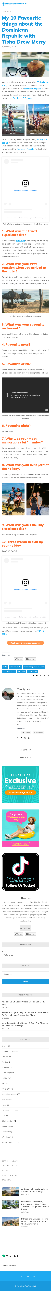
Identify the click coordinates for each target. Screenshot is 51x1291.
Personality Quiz (8, 1110)
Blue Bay (20, 240)
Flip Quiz (5, 1062)
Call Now (6, 1180)
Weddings (6, 1137)
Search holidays (10, 1161)
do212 (5, 667)
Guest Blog (21, 671)
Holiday (5, 1078)
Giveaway (6, 1067)
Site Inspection (7, 1121)
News (4, 1105)
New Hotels (6, 1100)
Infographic (6, 1089)
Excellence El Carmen (22, 98)
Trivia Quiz (6, 1132)
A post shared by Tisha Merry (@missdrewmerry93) (25, 218)
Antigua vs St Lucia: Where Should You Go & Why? (23, 1002)
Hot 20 (5, 1170)
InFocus (5, 1083)
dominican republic (15, 667)
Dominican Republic (32, 88)
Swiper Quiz (6, 1126)
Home (4, 951)
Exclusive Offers (10, 1166)
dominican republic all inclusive (34, 667)
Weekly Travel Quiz (9, 1142)
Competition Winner (9, 1051)
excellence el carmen (9, 671)
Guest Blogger (32, 671)
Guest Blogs (6, 11)
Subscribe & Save (10, 1175)
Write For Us (8, 955)
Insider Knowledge (9, 1094)
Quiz (3, 1116)
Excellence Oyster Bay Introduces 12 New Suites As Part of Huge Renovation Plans (25, 1013)
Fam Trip (5, 1057)
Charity (4, 1046)
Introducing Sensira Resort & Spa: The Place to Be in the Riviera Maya (25, 1024)
